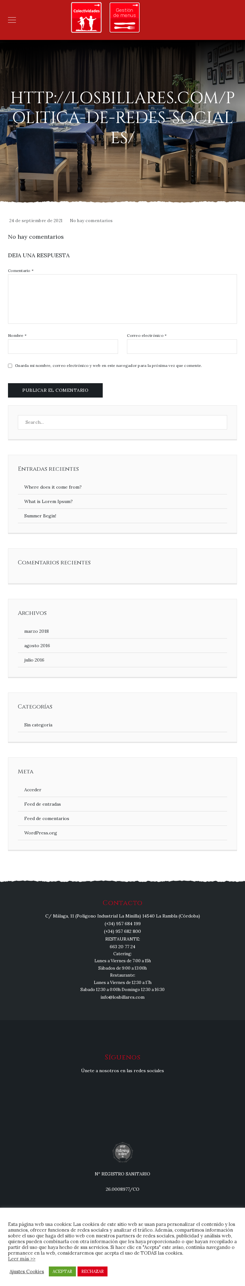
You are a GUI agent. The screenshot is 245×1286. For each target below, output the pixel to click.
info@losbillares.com (122, 997)
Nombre (17, 335)
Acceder (32, 790)
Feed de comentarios (46, 818)
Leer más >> (21, 1259)
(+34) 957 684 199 (123, 923)
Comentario (20, 271)
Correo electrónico (147, 335)
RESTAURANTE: (122, 939)
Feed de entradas (42, 804)
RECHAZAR (92, 1271)
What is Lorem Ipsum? (48, 501)
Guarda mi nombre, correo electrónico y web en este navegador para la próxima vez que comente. (108, 366)
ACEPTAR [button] (62, 1271)
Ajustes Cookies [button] (27, 1271)
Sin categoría (38, 725)
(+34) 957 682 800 (122, 931)
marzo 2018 (36, 631)
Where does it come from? (53, 487)
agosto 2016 (37, 645)
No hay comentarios (91, 220)
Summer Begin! (40, 516)
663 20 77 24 (122, 946)
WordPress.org (40, 833)
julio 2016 (34, 660)
